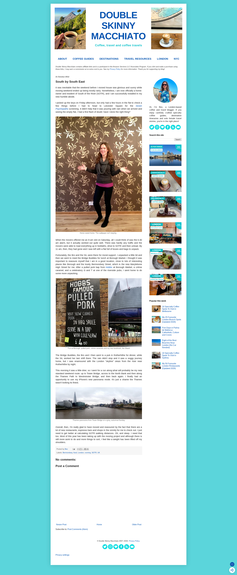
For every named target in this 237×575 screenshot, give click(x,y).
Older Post (136, 524)
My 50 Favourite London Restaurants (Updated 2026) (171, 365)
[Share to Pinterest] (87, 449)
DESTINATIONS (108, 58)
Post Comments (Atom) (78, 529)
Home (99, 524)
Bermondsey (67, 453)
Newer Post (61, 524)
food (75, 453)
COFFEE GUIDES (83, 58)
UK (99, 453)
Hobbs (109, 267)
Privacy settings (62, 555)
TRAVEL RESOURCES (137, 58)
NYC (176, 58)
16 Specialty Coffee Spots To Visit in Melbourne (170, 309)
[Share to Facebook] (85, 449)
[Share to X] (83, 449)
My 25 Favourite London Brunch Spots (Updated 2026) (171, 319)
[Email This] (78, 449)
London (162, 58)
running (88, 453)
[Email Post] (73, 449)
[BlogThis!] (80, 449)
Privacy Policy (115, 69)
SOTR (94, 453)
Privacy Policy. (134, 541)
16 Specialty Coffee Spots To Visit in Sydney (170, 355)
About (62, 58)
